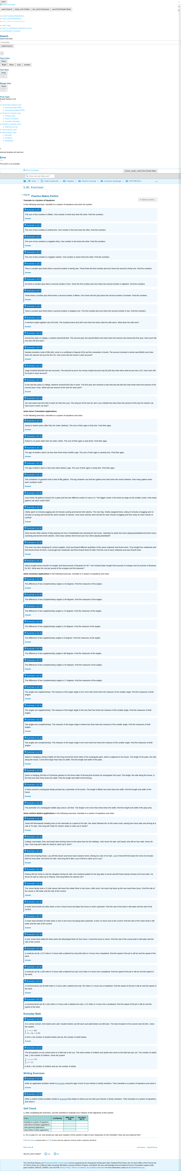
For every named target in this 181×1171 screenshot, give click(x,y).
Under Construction (51, 181)
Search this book (6, 39)
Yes (49, 1154)
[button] (8, 138)
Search (27, 176)
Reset (3, 61)
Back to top (27, 1147)
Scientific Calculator (12, 121)
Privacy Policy (65, 1167)
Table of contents (148, 200)
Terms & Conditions (78, 1167)
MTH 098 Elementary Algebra (140, 181)
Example (61, 1083)
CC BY (49, 1140)
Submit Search (6, 46)
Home (34, 181)
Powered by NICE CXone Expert (56, 1163)
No (58, 1154)
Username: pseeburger (113, 181)
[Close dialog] (1, 160)
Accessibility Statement (95, 1167)
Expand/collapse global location (156, 180)
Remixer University (89, 181)
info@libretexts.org (137, 1167)
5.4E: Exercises (28, 1140)
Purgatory (70, 181)
